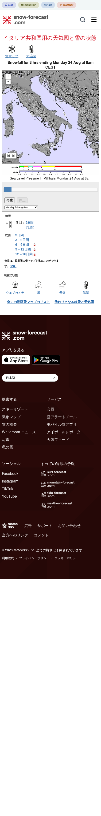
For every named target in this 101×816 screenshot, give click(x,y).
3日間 (30, 222)
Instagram (10, 481)
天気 (62, 292)
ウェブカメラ (15, 292)
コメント (41, 535)
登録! (13, 266)
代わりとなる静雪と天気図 (74, 301)
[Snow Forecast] (24, 19)
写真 (5, 439)
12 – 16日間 (24, 253)
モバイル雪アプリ (62, 424)
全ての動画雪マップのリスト (28, 301)
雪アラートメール (62, 416)
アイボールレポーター (65, 431)
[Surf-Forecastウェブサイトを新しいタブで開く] (9, 5)
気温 (86, 292)
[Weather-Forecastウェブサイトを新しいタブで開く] (66, 5)
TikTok (7, 488)
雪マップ (11, 55)
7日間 (30, 227)
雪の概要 (9, 424)
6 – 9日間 (22, 244)
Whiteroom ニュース (19, 431)
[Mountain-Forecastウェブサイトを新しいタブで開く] (28, 5)
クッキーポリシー (66, 558)
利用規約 (8, 558)
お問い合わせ (69, 525)
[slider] (8, 189)
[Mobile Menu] (94, 19)
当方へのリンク (15, 535)
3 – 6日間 (22, 239)
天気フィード (58, 439)
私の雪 (7, 447)
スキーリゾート (15, 409)
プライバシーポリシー (34, 558)
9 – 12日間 (23, 249)
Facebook (10, 473)
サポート (44, 525)
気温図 (31, 55)
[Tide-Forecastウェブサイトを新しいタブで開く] (48, 5)
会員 (50, 409)
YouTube (9, 496)
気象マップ (11, 416)
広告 (28, 525)
